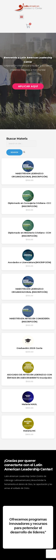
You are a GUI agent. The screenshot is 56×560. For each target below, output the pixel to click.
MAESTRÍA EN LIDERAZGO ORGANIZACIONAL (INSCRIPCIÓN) (29, 175)
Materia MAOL (29, 404)
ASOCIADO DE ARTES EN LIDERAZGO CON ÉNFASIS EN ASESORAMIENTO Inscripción (29, 376)
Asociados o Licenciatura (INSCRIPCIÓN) (29, 262)
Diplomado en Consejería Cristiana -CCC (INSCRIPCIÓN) (29, 205)
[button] (21, 17)
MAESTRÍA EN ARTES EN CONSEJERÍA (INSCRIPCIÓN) (29, 320)
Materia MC (29, 430)
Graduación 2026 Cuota (29, 348)
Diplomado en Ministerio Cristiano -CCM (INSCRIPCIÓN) (29, 234)
